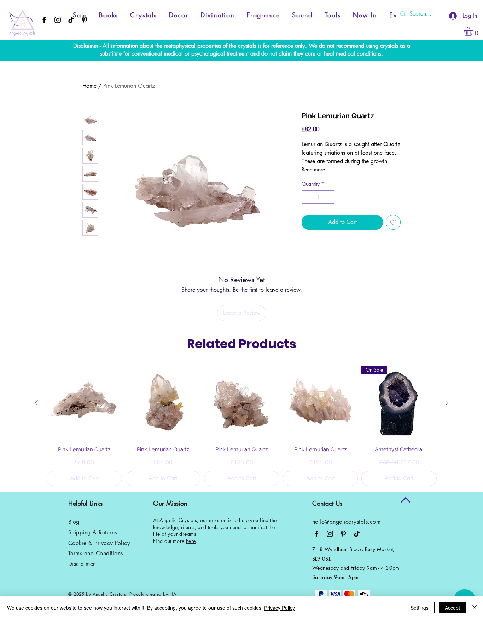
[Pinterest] (84, 20)
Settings (420, 607)
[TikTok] (71, 20)
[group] (241, 425)
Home (89, 86)
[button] (473, 31)
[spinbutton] (318, 197)
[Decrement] (307, 197)
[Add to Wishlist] (393, 222)
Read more (313, 169)
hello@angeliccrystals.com (346, 522)
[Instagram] (57, 20)
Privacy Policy (279, 607)
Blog (73, 522)
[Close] (474, 607)
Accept (452, 607)
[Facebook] (44, 20)
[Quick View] (84, 403)
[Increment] (328, 197)
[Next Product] (447, 403)
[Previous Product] (36, 403)
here (191, 541)
